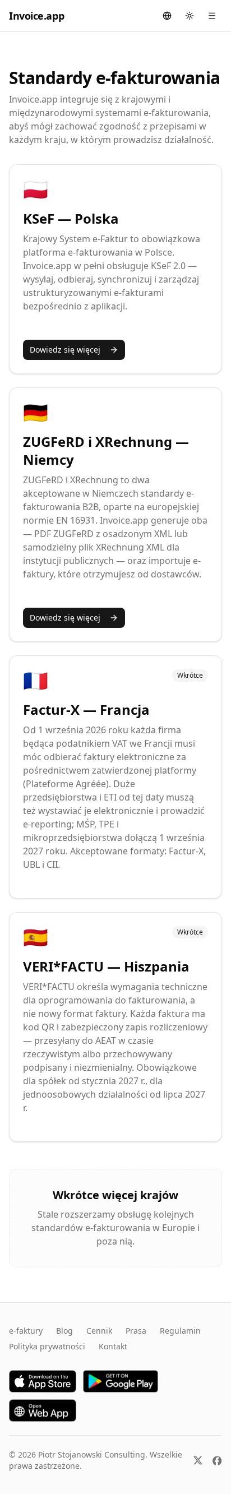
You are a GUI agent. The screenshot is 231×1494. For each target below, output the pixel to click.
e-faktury (26, 1330)
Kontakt (113, 1346)
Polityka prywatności (47, 1346)
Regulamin (180, 1330)
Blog (64, 1330)
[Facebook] (217, 1460)
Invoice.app (36, 15)
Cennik (99, 1330)
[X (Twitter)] (198, 1460)
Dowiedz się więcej (65, 349)
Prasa (136, 1330)
